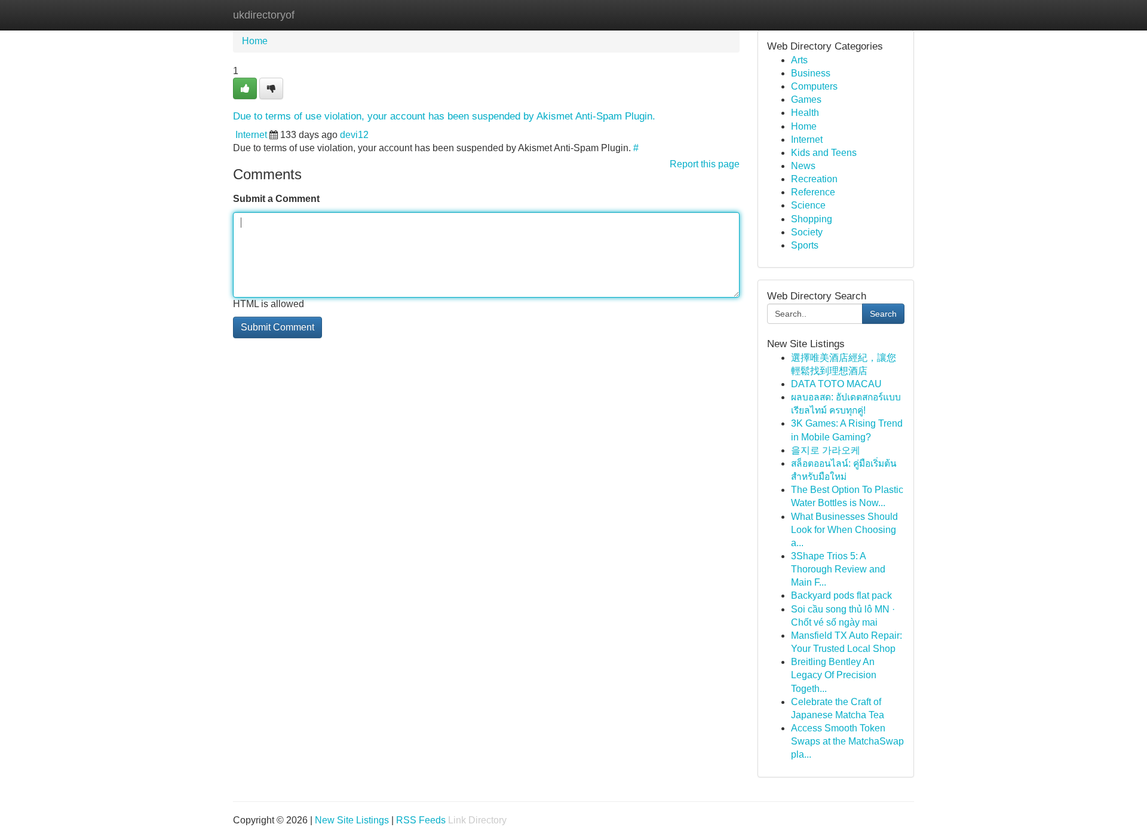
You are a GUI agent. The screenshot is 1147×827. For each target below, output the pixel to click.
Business (810, 73)
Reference (813, 192)
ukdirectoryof (264, 15)
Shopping (811, 219)
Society (807, 232)
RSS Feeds (421, 820)
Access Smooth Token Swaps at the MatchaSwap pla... (847, 741)
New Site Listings (352, 820)
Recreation (814, 179)
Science (808, 205)
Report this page (705, 164)
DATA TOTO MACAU (836, 384)
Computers (814, 86)
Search (883, 313)
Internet (251, 135)
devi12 (354, 135)
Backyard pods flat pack (841, 595)
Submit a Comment (276, 199)
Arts (799, 60)
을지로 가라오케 (825, 450)
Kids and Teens (824, 153)
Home (255, 41)
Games (806, 99)
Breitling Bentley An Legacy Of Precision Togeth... (833, 675)
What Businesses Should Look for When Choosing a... (844, 529)
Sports (804, 245)
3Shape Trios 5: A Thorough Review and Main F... (838, 569)
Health (805, 113)
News (803, 166)
